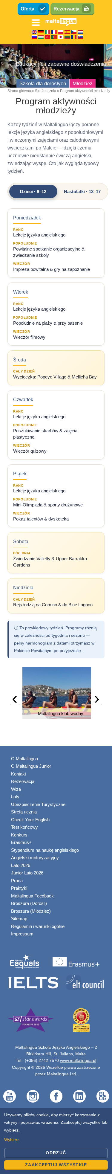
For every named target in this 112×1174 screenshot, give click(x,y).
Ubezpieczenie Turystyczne (38, 804)
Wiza (16, 789)
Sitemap (19, 918)
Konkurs (19, 834)
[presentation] (14, 699)
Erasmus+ (21, 842)
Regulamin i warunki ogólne (38, 926)
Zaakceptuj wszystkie (56, 1164)
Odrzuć (56, 1152)
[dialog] (56, 1141)
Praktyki (19, 888)
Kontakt (18, 773)
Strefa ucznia (45, 91)
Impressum (22, 933)
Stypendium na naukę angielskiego (45, 850)
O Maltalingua (24, 758)
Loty (15, 796)
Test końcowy (24, 827)
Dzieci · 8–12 (33, 191)
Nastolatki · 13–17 (82, 191)
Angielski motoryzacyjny (35, 857)
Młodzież (83, 83)
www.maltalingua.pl (78, 1060)
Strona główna (19, 91)
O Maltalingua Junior (31, 766)
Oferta (27, 8)
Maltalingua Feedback (32, 895)
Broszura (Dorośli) (29, 903)
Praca (17, 880)
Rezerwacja (66, 8)
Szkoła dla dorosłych (42, 83)
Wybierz (11, 1139)
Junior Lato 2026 (27, 872)
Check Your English (30, 819)
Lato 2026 (20, 865)
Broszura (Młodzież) (31, 911)
